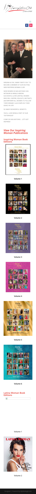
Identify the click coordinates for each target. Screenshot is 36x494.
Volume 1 (18, 431)
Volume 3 (18, 257)
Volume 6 (18, 383)
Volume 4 (18, 296)
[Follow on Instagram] (30, 25)
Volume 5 (18, 340)
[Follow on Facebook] (26, 25)
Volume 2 (18, 218)
